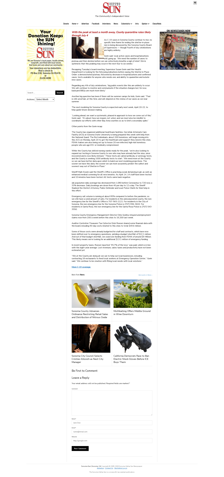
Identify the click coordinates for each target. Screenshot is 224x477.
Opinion (144, 23)
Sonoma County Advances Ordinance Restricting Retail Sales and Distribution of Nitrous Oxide (90, 314)
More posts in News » (145, 275)
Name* (74, 419)
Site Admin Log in (120, 468)
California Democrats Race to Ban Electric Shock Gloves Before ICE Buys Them (131, 359)
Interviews (106, 23)
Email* (74, 428)
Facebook (95, 23)
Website (74, 437)
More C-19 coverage (81, 267)
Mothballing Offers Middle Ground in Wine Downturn (132, 313)
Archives (30, 99)
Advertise (85, 23)
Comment (75, 389)
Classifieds (157, 23)
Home (74, 23)
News (116, 23)
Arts (137, 23)
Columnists (125, 23)
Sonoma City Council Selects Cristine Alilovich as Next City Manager (87, 359)
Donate (66, 23)
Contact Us (109, 468)
